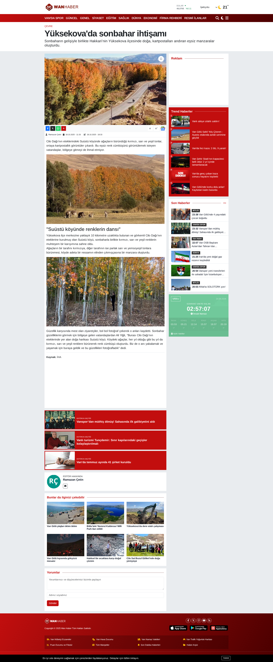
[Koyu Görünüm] (222, 18)
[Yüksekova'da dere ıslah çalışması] (145, 512)
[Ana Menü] (226, 18)
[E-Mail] (65, 486)
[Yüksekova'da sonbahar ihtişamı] (105, 89)
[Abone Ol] (162, 128)
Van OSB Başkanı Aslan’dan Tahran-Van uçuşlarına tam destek (205, 244)
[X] (193, 620)
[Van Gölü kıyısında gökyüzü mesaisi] (65, 545)
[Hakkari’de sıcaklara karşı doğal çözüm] (105, 545)
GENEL (85, 18)
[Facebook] (188, 620)
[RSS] (209, 620)
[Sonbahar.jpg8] (105, 291)
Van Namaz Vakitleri (151, 639)
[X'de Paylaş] (52, 128)
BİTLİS (196, 210)
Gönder (53, 603)
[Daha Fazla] (63, 128)
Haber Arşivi (192, 645)
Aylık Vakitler (179, 334)
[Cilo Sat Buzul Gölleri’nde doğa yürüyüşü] (145, 545)
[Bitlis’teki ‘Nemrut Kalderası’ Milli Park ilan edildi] (105, 512)
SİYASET (98, 18)
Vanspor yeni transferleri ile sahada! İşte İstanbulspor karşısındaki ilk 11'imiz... (208, 273)
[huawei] (218, 628)
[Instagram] (198, 620)
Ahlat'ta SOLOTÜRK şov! (209, 286)
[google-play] (198, 628)
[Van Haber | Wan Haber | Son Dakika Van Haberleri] (62, 7)
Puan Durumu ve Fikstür (61, 645)
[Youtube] (204, 620)
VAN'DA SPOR (54, 18)
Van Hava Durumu (104, 639)
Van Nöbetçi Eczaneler (60, 639)
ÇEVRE (49, 26)
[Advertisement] (105, 384)
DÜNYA (136, 18)
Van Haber (197, 239)
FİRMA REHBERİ (171, 18)
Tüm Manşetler (102, 645)
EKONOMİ (150, 18)
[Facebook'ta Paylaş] (48, 128)
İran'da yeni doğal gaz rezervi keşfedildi (207, 258)
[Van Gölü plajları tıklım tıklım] (65, 512)
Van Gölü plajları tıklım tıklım (62, 526)
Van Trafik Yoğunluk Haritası (199, 639)
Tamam (226, 658)
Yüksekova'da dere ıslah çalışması (145, 526)
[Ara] (218, 18)
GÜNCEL (72, 18)
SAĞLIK (124, 18)
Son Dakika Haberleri (150, 645)
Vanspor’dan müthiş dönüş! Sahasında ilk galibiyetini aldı (209, 230)
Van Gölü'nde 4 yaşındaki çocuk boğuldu (209, 216)
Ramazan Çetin (54, 134)
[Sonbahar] (105, 188)
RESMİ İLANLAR (195, 18)
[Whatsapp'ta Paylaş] (58, 128)
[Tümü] (224, 203)
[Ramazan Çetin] (54, 481)
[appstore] (178, 628)
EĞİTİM (111, 18)
